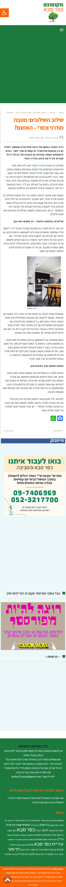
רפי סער (14, 849)
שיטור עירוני (58, 854)
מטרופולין (45, 835)
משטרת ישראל (19, 835)
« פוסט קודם (58, 430)
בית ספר (11, 820)
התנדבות (59, 830)
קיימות (52, 849)
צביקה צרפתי (21, 845)
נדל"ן (60, 839)
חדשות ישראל (14, 881)
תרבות (8, 854)
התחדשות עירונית (18, 825)
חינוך (44, 830)
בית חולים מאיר (22, 820)
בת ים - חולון (44, 877)
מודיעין (47, 873)
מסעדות (37, 835)
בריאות (44, 825)
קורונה (60, 849)
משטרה (29, 835)
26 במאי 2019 (36, 138)
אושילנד (33, 820)
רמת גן (53, 877)
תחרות (14, 854)
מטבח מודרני (45, 165)
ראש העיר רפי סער (40, 849)
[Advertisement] (33, 68)
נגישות (10, 835)
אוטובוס (59, 820)
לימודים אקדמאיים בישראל (31, 881)
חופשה (52, 830)
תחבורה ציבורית (26, 853)
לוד (44, 881)
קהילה (13, 844)
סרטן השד (22, 839)
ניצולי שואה (52, 839)
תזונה (38, 854)
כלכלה (38, 830)
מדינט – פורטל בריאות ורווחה (31, 873)
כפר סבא (26, 829)
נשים (45, 839)
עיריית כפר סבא (48, 844)
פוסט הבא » (8, 430)
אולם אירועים (50, 820)
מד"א (53, 834)
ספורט (30, 839)
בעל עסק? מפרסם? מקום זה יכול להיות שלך (33, 593)
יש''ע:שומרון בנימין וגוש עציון (21, 877)
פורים (31, 844)
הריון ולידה (34, 825)
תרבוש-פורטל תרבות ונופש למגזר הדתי (36, 869)
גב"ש (36, 877)
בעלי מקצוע (54, 825)
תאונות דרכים (47, 854)
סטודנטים (38, 839)
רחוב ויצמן (25, 849)
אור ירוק (40, 820)
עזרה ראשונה (13, 839)
